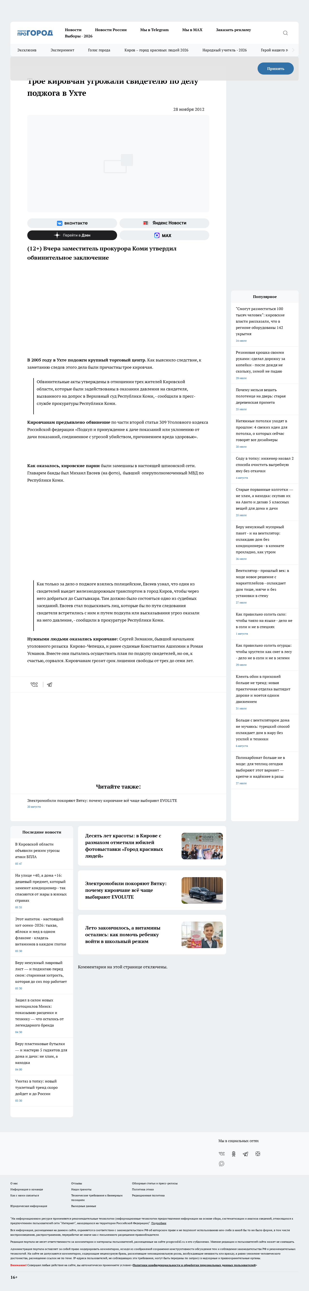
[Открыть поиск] (285, 33)
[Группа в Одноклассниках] (234, 1154)
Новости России (111, 29)
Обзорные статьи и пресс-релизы (155, 1183)
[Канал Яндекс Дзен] (72, 235)
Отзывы (76, 1183)
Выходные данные (83, 1206)
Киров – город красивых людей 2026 (157, 50)
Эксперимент (62, 50)
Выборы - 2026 (78, 36)
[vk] (34, 684)
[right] (293, 50)
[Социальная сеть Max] (164, 235)
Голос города (99, 50)
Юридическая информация (28, 1206)
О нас (14, 1183)
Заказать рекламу (233, 29)
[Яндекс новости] (164, 223)
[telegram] (51, 684)
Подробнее (158, 1223)
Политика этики (143, 1189)
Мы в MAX (192, 29)
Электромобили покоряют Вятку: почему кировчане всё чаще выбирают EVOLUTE (102, 803)
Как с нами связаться (24, 1195)
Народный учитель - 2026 (225, 50)
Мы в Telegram (154, 29)
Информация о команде (26, 1189)
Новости (73, 29)
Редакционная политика (148, 1195)
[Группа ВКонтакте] (72, 223)
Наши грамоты (81, 1189)
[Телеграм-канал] (246, 1154)
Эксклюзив (27, 50)
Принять (275, 68)
